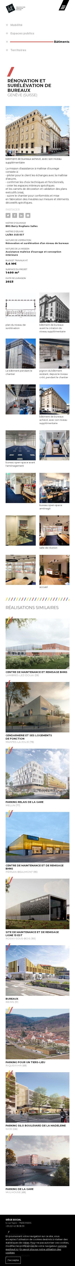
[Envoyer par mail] (27, 215)
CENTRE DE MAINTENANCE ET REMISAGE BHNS (36, 672)
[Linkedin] (21, 215)
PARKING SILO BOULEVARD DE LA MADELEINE (36, 1125)
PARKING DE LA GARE (19, 1189)
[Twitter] (8, 215)
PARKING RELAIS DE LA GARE (24, 802)
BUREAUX (12, 998)
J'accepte (13, 1260)
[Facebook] (14, 215)
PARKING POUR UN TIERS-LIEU (25, 1062)
